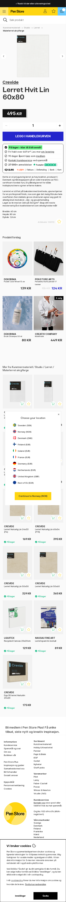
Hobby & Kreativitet (43, 747)
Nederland (39, 837)
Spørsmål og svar (12, 748)
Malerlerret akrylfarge (13, 31)
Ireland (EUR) (24, 451)
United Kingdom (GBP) (28, 476)
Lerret (37, 27)
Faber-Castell (40, 783)
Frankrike (38, 831)
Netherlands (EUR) (27, 470)
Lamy (36, 780)
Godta (46, 896)
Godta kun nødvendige (35, 884)
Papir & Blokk (40, 754)
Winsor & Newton (42, 790)
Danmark (38, 825)
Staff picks (39, 767)
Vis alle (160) (40, 793)
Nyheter (38, 764)
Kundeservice (10, 745)
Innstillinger (20, 896)
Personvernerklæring (14, 785)
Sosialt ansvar (11, 775)
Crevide (11, 82)
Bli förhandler (10, 772)
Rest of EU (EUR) (26, 483)
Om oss (7, 752)
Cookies (8, 788)
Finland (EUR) (24, 444)
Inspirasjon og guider (14, 765)
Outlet (37, 761)
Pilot (36, 776)
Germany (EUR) (25, 463)
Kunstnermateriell (11, 27)
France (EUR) (24, 457)
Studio (27, 27)
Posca (37, 786)
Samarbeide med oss (14, 768)
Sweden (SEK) (25, 425)
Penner (37, 751)
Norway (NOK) (24, 431)
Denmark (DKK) (25, 438)
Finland (37, 828)
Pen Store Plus (11, 762)
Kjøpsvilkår (9, 782)
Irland (36, 834)
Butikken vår (10, 755)
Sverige (37, 823)
